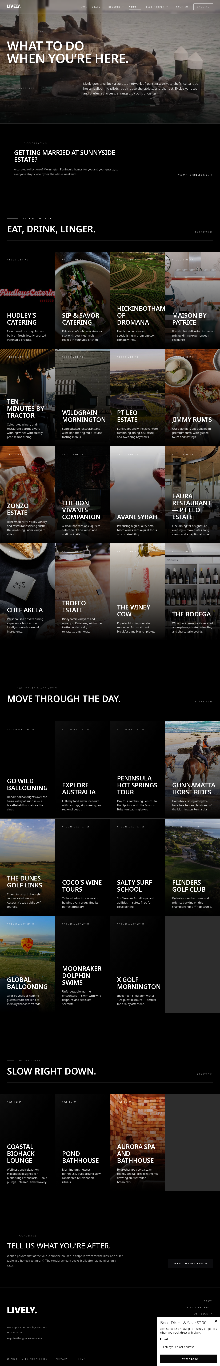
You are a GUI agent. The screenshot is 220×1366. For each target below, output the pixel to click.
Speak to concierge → (190, 1263)
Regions (115, 7)
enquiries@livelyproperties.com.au (24, 1338)
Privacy (62, 1359)
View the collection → (195, 175)
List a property (200, 1307)
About (133, 7)
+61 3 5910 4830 (15, 1332)
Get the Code (188, 1359)
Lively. (14, 7)
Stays (96, 7)
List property (157, 7)
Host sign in (202, 1313)
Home (83, 6)
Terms (81, 1359)
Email (164, 1339)
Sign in (182, 6)
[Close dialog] (216, 1321)
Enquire (203, 6)
